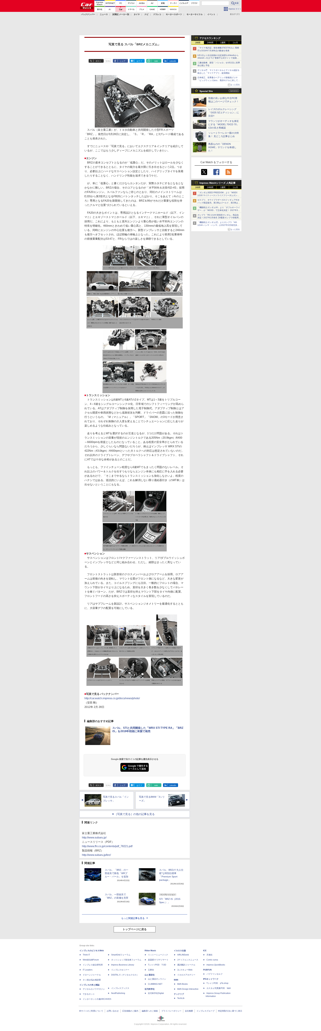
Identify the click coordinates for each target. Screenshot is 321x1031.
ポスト (98, 61)
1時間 (197, 42)
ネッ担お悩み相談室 (92, 980)
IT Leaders (87, 970)
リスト (108, 61)
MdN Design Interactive (187, 989)
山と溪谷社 (150, 975)
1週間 (222, 42)
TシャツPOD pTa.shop (217, 983)
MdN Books (182, 984)
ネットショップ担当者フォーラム (126, 960)
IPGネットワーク (211, 979)
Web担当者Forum (91, 960)
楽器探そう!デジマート (158, 960)
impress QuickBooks (215, 965)
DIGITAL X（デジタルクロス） (125, 975)
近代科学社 (150, 989)
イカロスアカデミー (186, 975)
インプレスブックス (120, 988)
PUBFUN (207, 970)
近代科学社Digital (156, 993)
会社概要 (189, 1011)
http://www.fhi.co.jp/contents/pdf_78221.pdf (107, 846)
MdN (176, 980)
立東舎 (151, 970)
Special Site (206, 91)
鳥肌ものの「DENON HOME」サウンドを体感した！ (222, 147)
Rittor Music (150, 950)
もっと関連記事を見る (133, 918)
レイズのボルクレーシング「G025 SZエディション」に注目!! (223, 112)
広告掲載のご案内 (130, 1011)
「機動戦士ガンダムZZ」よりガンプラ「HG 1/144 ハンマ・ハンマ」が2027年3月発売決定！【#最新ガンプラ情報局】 (217, 225)
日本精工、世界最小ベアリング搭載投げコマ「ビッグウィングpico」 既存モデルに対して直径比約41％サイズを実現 (218, 80)
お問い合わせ (113, 1011)
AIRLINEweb (183, 955)
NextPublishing (118, 993)
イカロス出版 (180, 950)
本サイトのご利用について (91, 1011)
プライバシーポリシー (171, 1011)
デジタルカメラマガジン (94, 989)
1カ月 (235, 42)
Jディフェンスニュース (187, 960)
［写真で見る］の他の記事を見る (135, 814)
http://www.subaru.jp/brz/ (96, 854)
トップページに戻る (135, 929)
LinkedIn (172, 61)
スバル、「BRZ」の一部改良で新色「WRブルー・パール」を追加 (116, 873)
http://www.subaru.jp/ (94, 837)
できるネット (89, 994)
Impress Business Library (122, 965)
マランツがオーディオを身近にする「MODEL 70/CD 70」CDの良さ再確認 (223, 124)
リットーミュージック (158, 955)
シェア (122, 61)
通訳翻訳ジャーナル (186, 965)
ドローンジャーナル (92, 975)
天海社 (209, 955)
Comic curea (212, 960)
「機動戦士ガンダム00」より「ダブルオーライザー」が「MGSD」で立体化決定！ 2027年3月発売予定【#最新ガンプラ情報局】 (218, 210)
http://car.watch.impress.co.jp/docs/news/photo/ (112, 698)
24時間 (210, 42)
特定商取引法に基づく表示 (230, 1011)
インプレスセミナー (120, 970)
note (156, 61)
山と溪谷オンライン (157, 979)
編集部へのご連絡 (150, 1011)
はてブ (139, 61)
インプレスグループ (205, 1011)
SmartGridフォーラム (120, 955)
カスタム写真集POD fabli (218, 988)
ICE (204, 950)
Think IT (86, 955)
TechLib (180, 998)
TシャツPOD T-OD (157, 965)
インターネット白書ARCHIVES (97, 999)
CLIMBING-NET (155, 984)
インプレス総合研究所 (93, 965)
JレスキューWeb (184, 970)
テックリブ (179, 994)
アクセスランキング (210, 38)
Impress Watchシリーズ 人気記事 (217, 183)
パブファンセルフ (214, 974)
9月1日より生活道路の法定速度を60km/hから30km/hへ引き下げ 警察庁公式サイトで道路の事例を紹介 (218, 58)
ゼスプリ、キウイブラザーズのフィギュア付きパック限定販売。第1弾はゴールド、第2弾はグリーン (218, 203)
